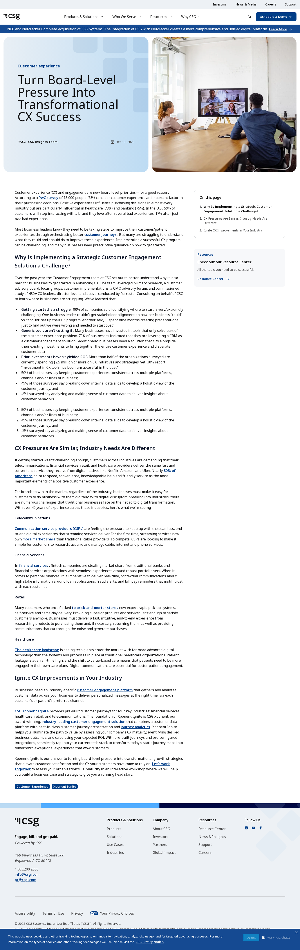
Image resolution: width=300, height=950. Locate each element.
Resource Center (212, 828)
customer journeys (100, 234)
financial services (33, 565)
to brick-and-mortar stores (95, 607)
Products (114, 828)
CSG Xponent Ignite (32, 711)
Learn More (278, 29)
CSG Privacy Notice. (150, 942)
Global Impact (164, 852)
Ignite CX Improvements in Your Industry (233, 230)
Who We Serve (124, 16)
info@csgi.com (27, 874)
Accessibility (25, 913)
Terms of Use (53, 913)
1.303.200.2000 (26, 869)
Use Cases (115, 844)
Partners (160, 844)
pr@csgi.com (25, 879)
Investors (220, 4)
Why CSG (188, 16)
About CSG (161, 828)
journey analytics (135, 726)
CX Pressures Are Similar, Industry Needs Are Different (235, 220)
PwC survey (48, 197)
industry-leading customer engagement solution (83, 721)
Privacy (77, 913)
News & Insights (212, 836)
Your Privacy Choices (117, 913)
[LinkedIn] (246, 828)
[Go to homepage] (12, 16)
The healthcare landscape (37, 649)
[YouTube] (253, 828)
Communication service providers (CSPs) (49, 528)
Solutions (114, 836)
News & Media (246, 4)
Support (290, 4)
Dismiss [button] (251, 937)
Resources (158, 16)
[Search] (249, 16)
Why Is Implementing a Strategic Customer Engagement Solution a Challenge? (238, 208)
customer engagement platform (105, 690)
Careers (270, 4)
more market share (39, 539)
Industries (115, 852)
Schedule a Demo (273, 16)
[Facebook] (260, 828)
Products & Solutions (81, 16)
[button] (276, 937)
